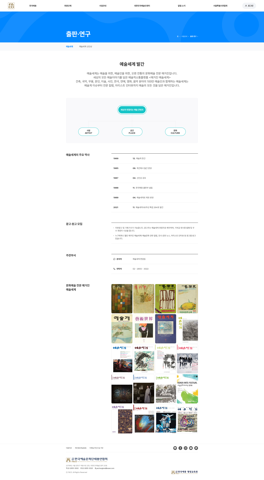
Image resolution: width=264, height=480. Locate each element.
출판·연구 (193, 36)
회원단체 (67, 6)
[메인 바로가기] (11, 5)
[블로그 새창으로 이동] (175, 448)
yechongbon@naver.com (105, 468)
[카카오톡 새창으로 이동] (196, 448)
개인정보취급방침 (80, 448)
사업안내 (102, 6)
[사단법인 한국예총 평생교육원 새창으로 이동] (184, 472)
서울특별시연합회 (220, 6)
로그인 (250, 6)
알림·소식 (181, 6)
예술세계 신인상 (85, 46)
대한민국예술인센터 (142, 6)
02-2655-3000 (73, 468)
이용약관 (69, 448)
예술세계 (69, 46)
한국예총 (32, 6)
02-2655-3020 (87, 468)
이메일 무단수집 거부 (96, 448)
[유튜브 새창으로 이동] (191, 448)
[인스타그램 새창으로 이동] (185, 448)
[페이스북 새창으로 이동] (180, 448)
